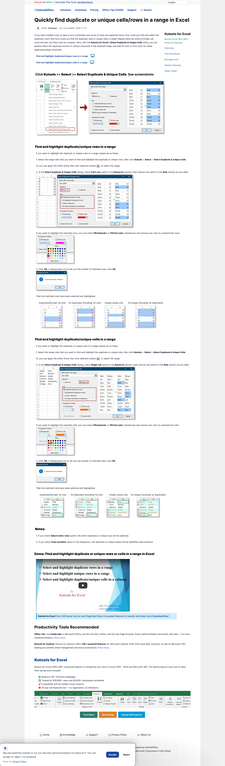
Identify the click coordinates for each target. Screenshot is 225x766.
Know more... (60, 637)
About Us (145, 734)
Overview (169, 48)
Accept (113, 754)
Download (80, 10)
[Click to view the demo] (91, 56)
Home (46, 734)
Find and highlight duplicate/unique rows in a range (62, 56)
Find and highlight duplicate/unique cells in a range (62, 62)
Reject (126, 754)
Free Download (172, 53)
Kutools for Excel (50, 659)
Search (148, 10)
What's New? (171, 71)
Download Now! (161, 616)
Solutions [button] (65, 10)
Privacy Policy (119, 734)
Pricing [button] (94, 10)
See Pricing (108, 714)
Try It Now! (88, 714)
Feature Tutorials (173, 65)
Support (131, 10)
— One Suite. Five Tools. (63, 2)
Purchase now (171, 59)
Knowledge (69, 734)
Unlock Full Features (131, 714)
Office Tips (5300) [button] (112, 10)
